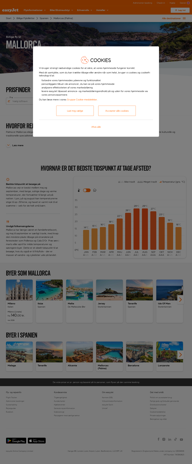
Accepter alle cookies (117, 110)
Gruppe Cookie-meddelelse (82, 99)
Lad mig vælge (75, 110)
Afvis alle (96, 126)
